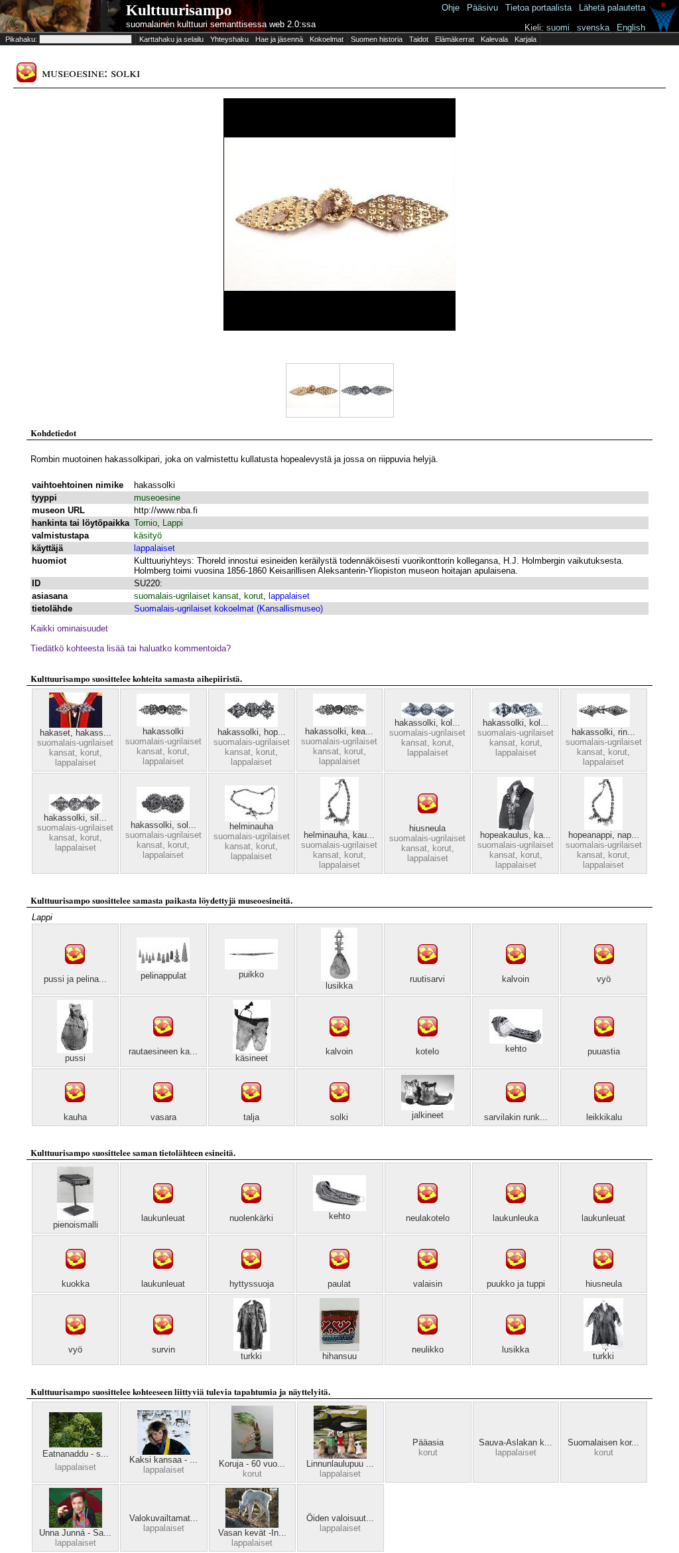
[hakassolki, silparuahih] (75, 810)
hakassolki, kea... (339, 731)
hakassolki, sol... (163, 825)
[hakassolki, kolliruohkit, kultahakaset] (515, 715)
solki (339, 1117)
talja (251, 1117)
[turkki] (251, 1348)
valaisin (427, 1284)
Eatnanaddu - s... (75, 1454)
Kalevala (494, 39)
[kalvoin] (516, 971)
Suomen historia (376, 39)
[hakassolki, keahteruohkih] (339, 723)
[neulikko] (428, 1342)
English (631, 28)
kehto (515, 1049)
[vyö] (604, 971)
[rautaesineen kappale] (163, 1043)
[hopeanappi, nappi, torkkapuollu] (603, 827)
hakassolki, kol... (427, 723)
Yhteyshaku (229, 39)
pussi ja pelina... (75, 979)
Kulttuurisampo (179, 10)
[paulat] (339, 1276)
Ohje (451, 8)
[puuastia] (604, 1043)
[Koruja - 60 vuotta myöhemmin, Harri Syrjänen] (252, 1456)
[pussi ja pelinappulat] (75, 971)
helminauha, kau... (339, 835)
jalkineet (428, 1115)
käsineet (251, 1058)
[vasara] (163, 1109)
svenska (593, 28)
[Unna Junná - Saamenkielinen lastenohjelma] (75, 1525)
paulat (339, 1284)
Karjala (525, 39)
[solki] (339, 1109)
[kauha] (75, 1109)
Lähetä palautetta (612, 8)
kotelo (427, 1051)
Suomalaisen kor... (603, 1442)
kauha (75, 1117)
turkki (251, 1356)
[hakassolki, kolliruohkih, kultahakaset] (427, 715)
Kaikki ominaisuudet (69, 628)
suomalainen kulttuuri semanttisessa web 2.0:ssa (221, 24)
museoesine (157, 498)
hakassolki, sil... (75, 818)
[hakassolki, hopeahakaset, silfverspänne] (251, 724)
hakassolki (163, 731)
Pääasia (428, 1442)
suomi (558, 28)
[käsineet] (252, 1050)
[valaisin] (428, 1276)
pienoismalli (75, 1225)
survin (163, 1349)
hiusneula (427, 828)
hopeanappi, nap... (603, 835)
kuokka (76, 1284)
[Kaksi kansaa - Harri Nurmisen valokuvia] (163, 1452)
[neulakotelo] (428, 1210)
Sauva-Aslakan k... (515, 1442)
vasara (163, 1117)
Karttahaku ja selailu (171, 39)
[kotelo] (428, 1043)
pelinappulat (163, 976)
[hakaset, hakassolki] (75, 725)
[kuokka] (75, 1276)
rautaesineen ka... (163, 1051)
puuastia (603, 1051)
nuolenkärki (251, 1218)
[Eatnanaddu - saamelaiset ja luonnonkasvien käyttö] (75, 1444)
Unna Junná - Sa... (75, 1533)
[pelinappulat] (163, 968)
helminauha (251, 826)
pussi (75, 1058)
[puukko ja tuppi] (516, 1276)
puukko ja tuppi (516, 1284)
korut (253, 596)
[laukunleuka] (516, 1210)
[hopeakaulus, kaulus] (515, 827)
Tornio (145, 523)
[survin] (163, 1342)
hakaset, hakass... (75, 733)
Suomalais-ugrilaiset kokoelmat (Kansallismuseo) (228, 608)
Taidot (418, 39)
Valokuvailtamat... (163, 1518)
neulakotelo (428, 1218)
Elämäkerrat (454, 39)
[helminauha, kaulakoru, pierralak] (339, 827)
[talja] (251, 1109)
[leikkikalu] (604, 1109)
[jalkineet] (427, 1107)
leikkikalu (604, 1117)
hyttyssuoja (251, 1284)
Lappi (172, 523)
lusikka (339, 986)
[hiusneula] (428, 820)
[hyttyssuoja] (251, 1276)
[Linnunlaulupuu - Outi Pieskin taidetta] (340, 1456)
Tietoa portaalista (538, 8)
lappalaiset (154, 548)
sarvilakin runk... (516, 1117)
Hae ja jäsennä (279, 39)
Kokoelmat (326, 39)
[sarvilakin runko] (516, 1109)
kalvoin (515, 979)
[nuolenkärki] (251, 1210)
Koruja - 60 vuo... (252, 1464)
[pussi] (75, 1050)
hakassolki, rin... (603, 732)
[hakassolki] (163, 723)
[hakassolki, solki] (163, 817)
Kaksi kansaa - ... (163, 1460)
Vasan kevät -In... (252, 1533)
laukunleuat (163, 1218)
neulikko (428, 1349)
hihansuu (339, 1356)
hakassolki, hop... (251, 732)
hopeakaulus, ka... (515, 835)
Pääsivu (482, 8)
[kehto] (515, 1041)
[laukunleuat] (163, 1210)
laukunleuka (515, 1218)
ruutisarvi (427, 979)
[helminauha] (251, 818)
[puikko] (251, 966)
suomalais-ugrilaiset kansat (186, 596)
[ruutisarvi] (428, 971)
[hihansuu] (339, 1348)
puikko (251, 974)
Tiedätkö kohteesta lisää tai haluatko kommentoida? (131, 648)
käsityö (148, 535)
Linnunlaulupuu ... (340, 1464)
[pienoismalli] (75, 1217)
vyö (604, 979)
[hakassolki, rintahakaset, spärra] (603, 724)
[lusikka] (339, 978)
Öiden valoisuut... (340, 1518)
